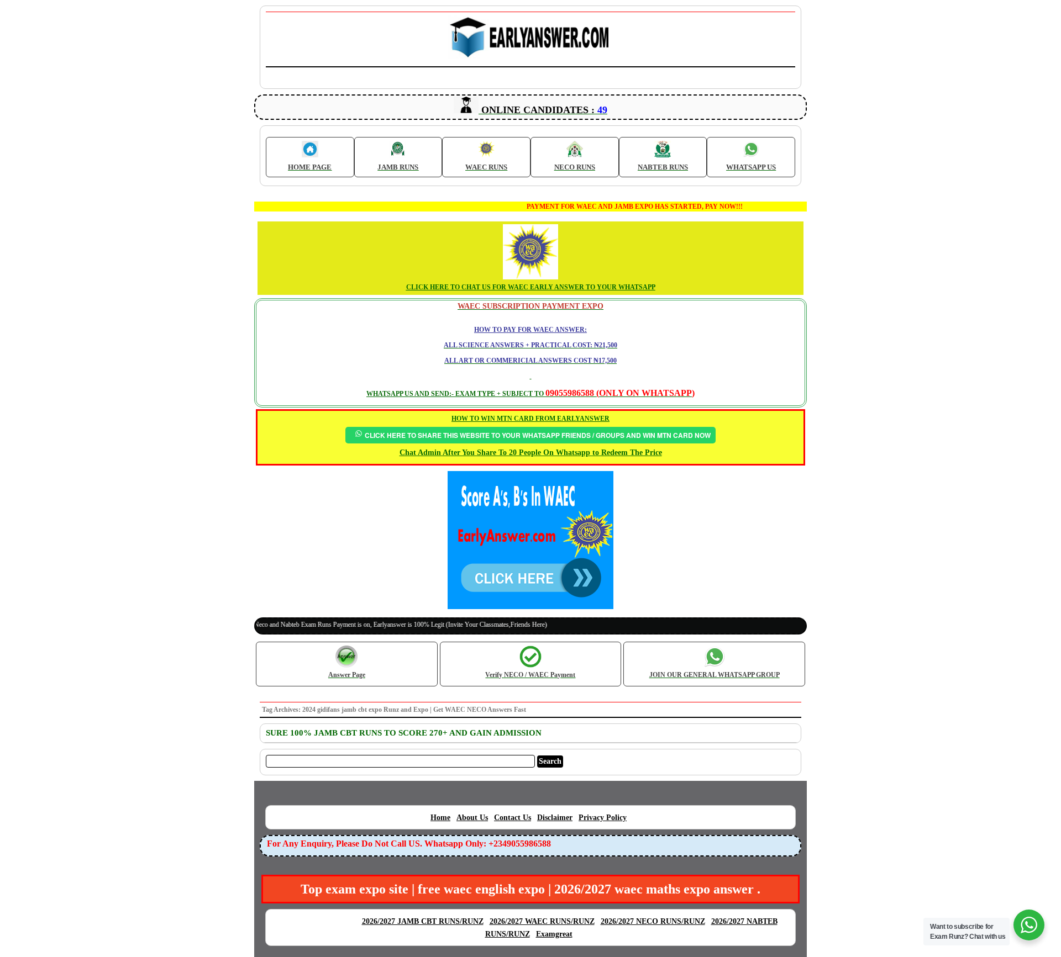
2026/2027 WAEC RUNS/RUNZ (542, 921)
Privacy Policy (603, 817)
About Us (472, 817)
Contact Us (512, 817)
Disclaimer (554, 817)
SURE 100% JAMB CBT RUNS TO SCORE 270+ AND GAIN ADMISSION (404, 732)
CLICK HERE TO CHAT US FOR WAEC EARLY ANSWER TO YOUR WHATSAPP (530, 287)
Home (440, 817)
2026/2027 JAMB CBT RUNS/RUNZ (423, 921)
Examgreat (554, 934)
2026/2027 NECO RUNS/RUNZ (653, 921)
